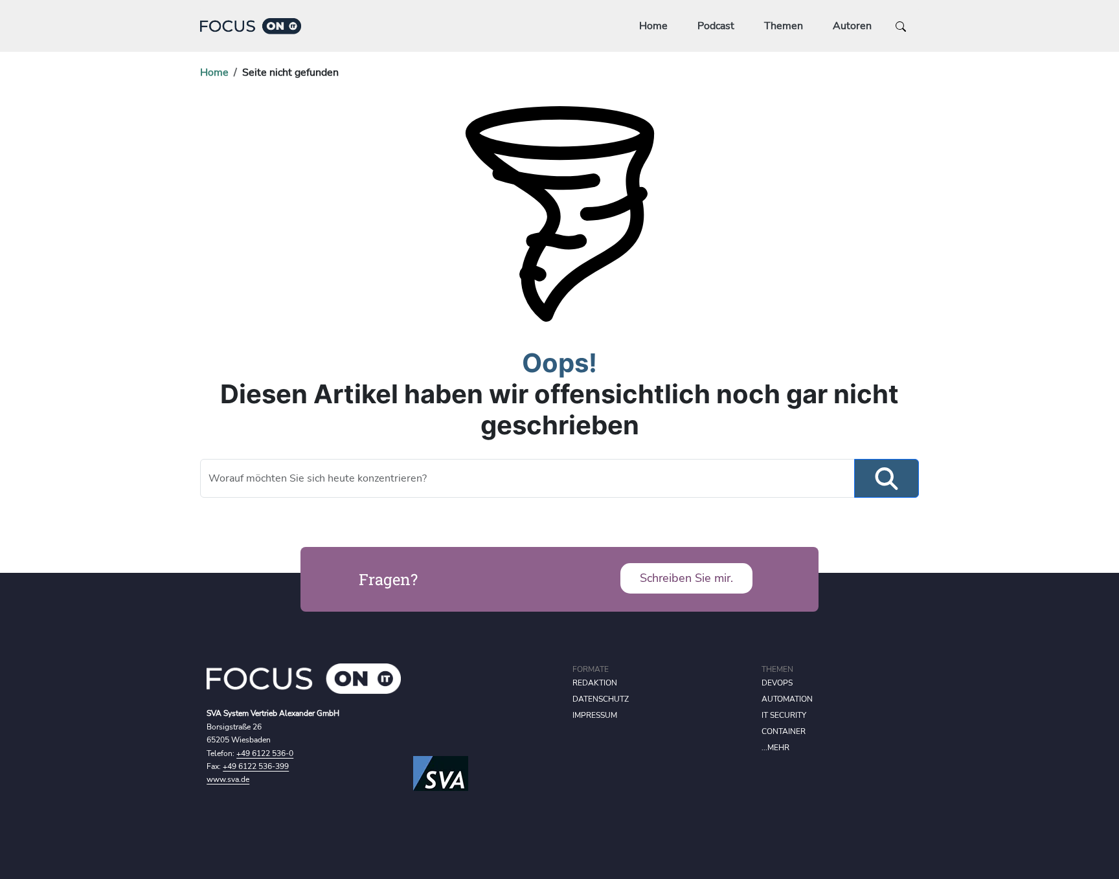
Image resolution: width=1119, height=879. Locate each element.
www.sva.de (228, 779)
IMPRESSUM (594, 715)
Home (653, 26)
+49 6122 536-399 (256, 766)
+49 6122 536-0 (264, 753)
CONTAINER (784, 731)
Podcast (715, 26)
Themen (783, 26)
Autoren (852, 26)
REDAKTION (594, 683)
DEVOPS (777, 683)
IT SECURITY (784, 715)
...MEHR (775, 747)
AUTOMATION (787, 699)
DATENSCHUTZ (600, 699)
